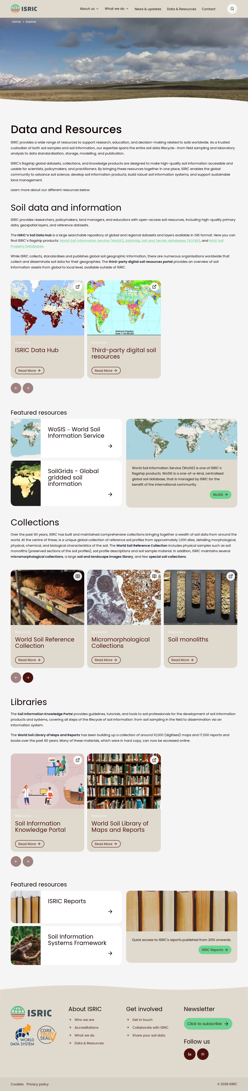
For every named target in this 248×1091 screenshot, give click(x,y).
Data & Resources (181, 9)
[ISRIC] (24, 8)
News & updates (148, 9)
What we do (115, 8)
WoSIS (218, 494)
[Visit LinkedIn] (190, 1054)
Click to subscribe (204, 1024)
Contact (209, 9)
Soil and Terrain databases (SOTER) (170, 240)
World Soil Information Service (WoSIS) (92, 240)
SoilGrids (132, 240)
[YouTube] (203, 1054)
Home (16, 22)
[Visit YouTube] (203, 1054)
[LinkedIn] (190, 1054)
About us (87, 8)
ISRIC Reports (212, 950)
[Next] (28, 677)
